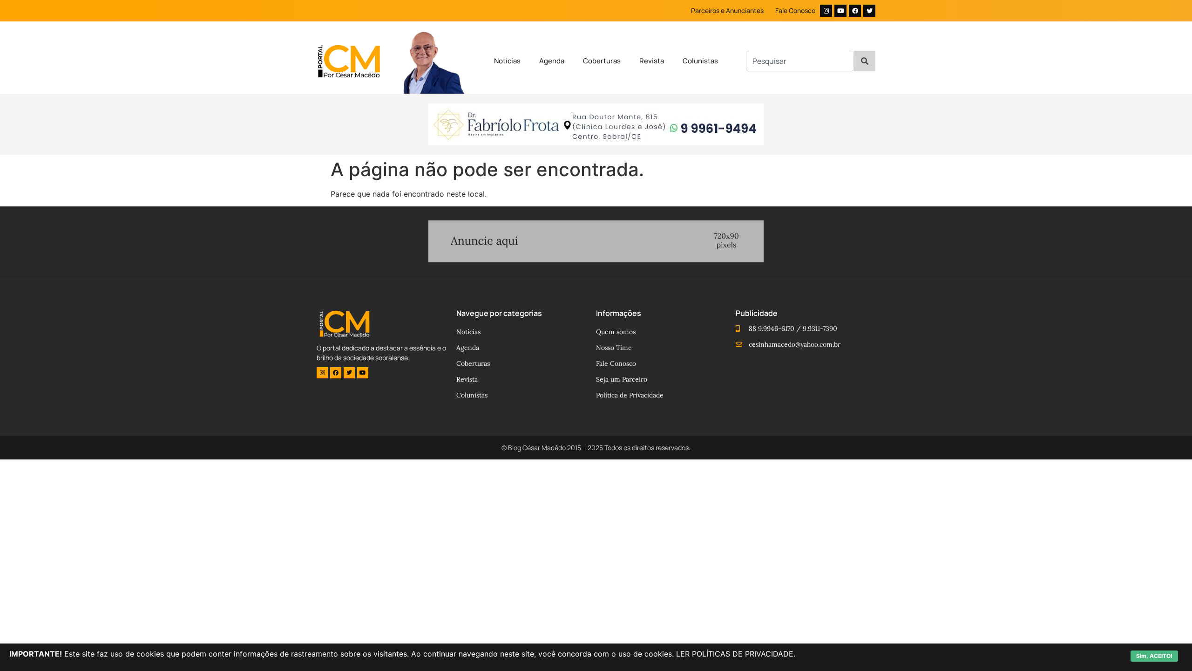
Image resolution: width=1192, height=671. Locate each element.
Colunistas (700, 61)
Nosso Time (614, 347)
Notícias (507, 61)
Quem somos (616, 332)
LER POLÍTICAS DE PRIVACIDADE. (735, 653)
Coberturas (602, 61)
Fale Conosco (795, 10)
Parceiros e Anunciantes (727, 10)
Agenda (551, 61)
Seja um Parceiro (621, 379)
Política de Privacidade (630, 395)
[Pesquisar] (864, 61)
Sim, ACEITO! (1154, 655)
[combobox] (800, 61)
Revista (651, 61)
